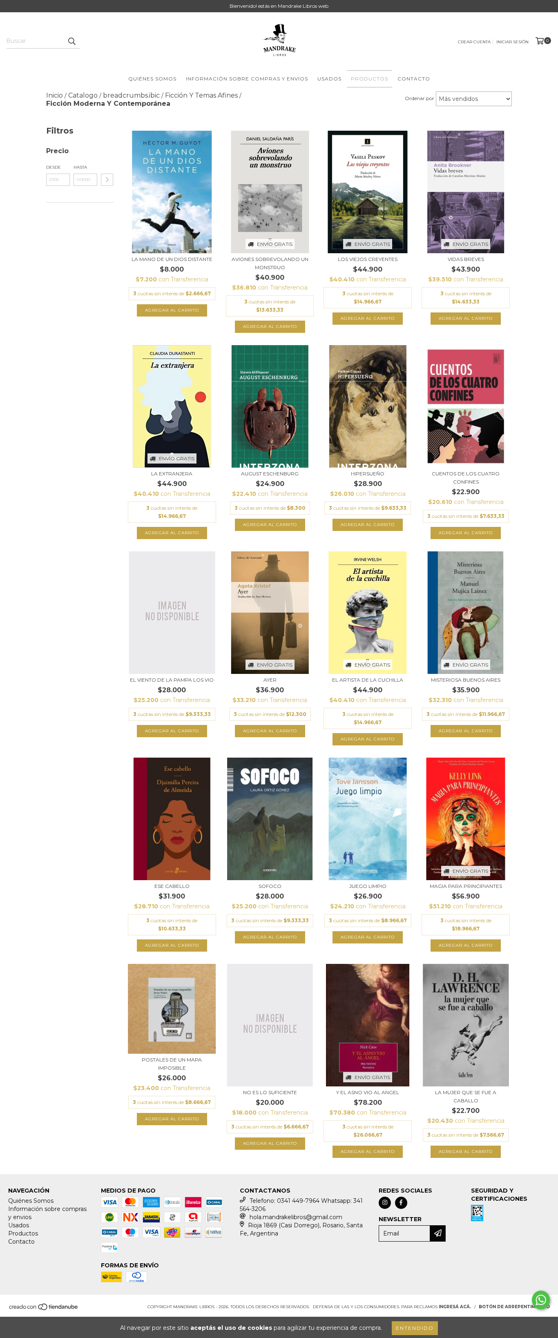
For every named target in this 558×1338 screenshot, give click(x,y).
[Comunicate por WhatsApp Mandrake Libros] (541, 1300)
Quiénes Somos (152, 79)
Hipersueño (367, 474)
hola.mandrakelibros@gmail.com (296, 1217)
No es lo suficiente (270, 1092)
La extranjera (171, 474)
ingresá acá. (455, 1306)
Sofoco (270, 886)
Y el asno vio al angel (367, 1092)
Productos (369, 79)
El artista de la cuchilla (367, 680)
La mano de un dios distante (172, 259)
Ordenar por (419, 98)
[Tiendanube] (44, 1309)
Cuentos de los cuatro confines (466, 478)
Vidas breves (466, 259)
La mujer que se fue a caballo (465, 1096)
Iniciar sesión (512, 42)
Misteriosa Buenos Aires (465, 680)
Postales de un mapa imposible (172, 1064)
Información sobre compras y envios (247, 79)
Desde (53, 167)
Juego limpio (367, 886)
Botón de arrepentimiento (514, 1306)
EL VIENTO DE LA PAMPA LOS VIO (172, 680)
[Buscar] (71, 41)
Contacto (413, 79)
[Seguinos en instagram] (385, 1203)
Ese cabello (172, 886)
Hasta (80, 167)
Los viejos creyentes (367, 259)
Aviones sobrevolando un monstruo (270, 263)
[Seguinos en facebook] (401, 1203)
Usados (329, 79)
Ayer (270, 680)
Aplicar (107, 180)
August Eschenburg (270, 474)
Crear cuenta (474, 42)
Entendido (415, 1328)
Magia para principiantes (466, 886)
